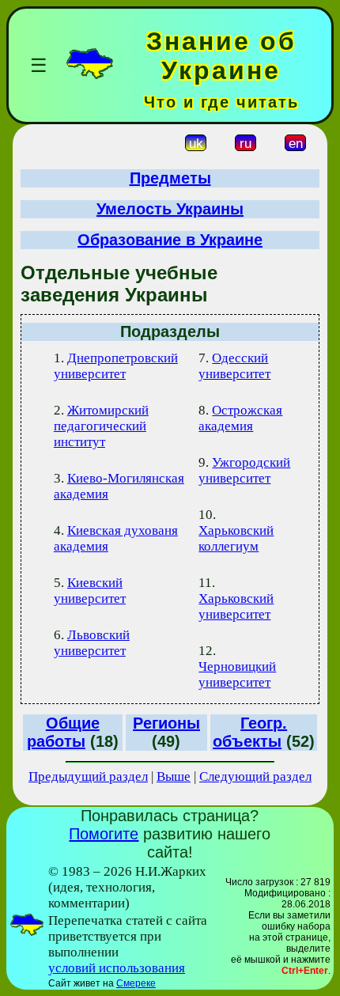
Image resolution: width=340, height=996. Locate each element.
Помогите (103, 834)
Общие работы (63, 732)
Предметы (170, 178)
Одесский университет (234, 365)
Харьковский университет (236, 606)
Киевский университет (90, 590)
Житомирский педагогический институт (101, 426)
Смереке (136, 983)
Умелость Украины (170, 209)
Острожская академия (240, 418)
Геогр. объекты (250, 732)
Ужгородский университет (244, 470)
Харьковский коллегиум (236, 538)
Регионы (166, 723)
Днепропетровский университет (116, 365)
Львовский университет (92, 642)
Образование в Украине (170, 239)
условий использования (116, 967)
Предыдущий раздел (88, 776)
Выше (174, 776)
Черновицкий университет (237, 674)
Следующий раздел (255, 776)
